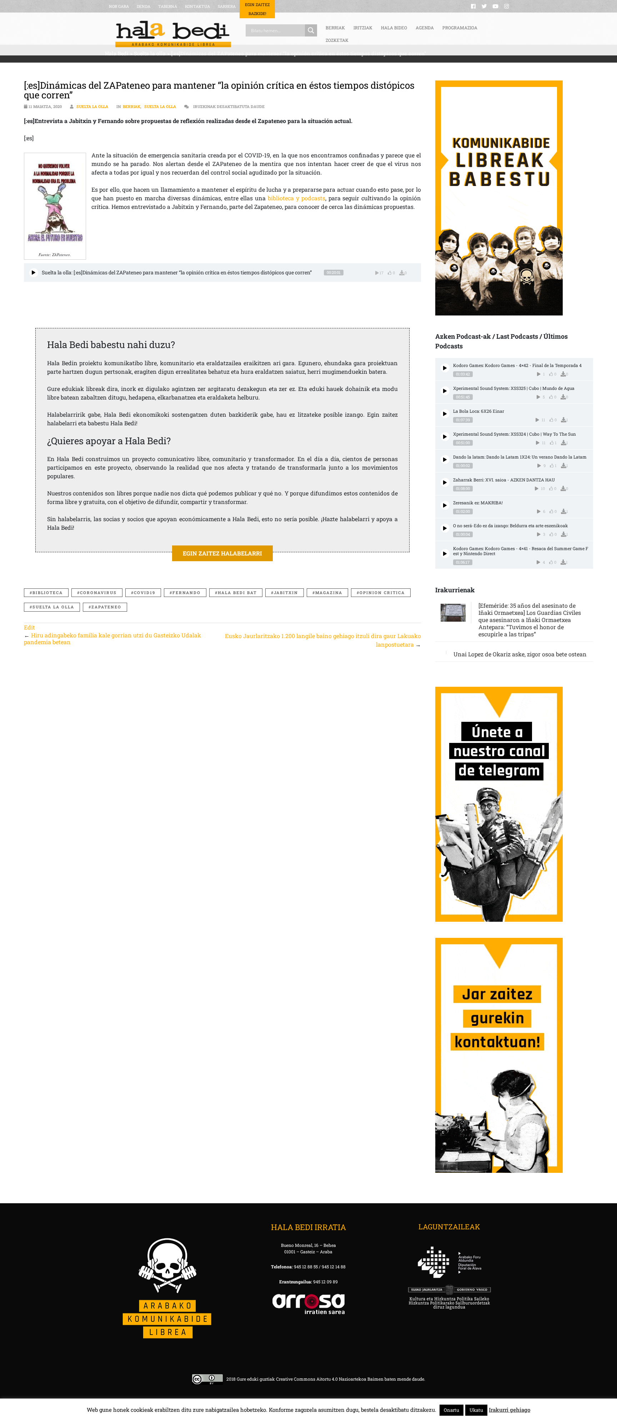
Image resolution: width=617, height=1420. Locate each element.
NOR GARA (119, 6)
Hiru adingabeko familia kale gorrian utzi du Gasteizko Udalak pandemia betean (112, 638)
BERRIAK (335, 27)
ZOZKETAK (337, 40)
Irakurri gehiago (509, 1409)
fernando (186, 592)
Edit (29, 627)
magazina (328, 592)
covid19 (144, 592)
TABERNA (167, 6)
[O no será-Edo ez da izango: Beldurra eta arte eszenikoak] (445, 528)
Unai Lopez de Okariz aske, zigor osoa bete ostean (520, 654)
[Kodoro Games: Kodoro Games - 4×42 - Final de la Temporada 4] (445, 367)
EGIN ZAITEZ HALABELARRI (222, 553)
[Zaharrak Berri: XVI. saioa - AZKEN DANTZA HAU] (445, 482)
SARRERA (227, 6)
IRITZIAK (362, 27)
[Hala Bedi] (173, 34)
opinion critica (382, 592)
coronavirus (98, 592)
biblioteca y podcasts (296, 198)
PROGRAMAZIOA (459, 27)
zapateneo (106, 606)
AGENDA (425, 27)
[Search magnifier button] (311, 30)
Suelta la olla (92, 106)
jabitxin (286, 592)
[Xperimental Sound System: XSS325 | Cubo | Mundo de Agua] (445, 390)
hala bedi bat (237, 592)
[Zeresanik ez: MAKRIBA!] (445, 505)
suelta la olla (53, 606)
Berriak (131, 106)
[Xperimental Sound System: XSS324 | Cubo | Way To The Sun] (445, 436)
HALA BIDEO (394, 27)
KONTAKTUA (197, 6)
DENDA (143, 6)
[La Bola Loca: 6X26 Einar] (445, 413)
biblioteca (47, 592)
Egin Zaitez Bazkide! (257, 9)
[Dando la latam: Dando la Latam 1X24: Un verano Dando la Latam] (445, 459)
